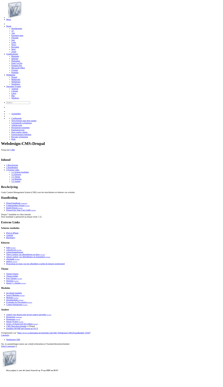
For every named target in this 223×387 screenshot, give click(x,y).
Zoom (13, 52)
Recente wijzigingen (19, 137)
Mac (13, 96)
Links (13, 42)
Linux (13, 93)
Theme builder (12, 276)
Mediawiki (15, 79)
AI (12, 31)
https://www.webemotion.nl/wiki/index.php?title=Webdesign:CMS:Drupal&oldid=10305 (54, 333)
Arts (13, 33)
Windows (15, 98)
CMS (12, 150)
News (13, 45)
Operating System (13, 86)
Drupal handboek (16, 203)
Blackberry (10, 238)
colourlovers (14, 250)
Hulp (13, 139)
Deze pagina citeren (19, 132)
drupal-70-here (14, 321)
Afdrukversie (16, 125)
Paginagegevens (18, 130)
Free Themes (14, 278)
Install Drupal (14, 208)
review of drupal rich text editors (22, 324)
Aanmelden (16, 114)
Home (8, 26)
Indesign (14, 59)
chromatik (13, 259)
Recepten (15, 47)
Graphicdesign (12, 54)
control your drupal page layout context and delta (28, 315)
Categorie (5, 335)
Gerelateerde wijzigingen (21, 123)
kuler (11, 247)
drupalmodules (14, 300)
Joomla (23, 326)
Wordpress (15, 84)
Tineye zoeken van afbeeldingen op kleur (25, 254)
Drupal (14, 77)
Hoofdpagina (16, 28)
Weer (13, 49)
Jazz (13, 40)
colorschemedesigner (14, 252)
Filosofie (14, 38)
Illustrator (15, 56)
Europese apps (17, 35)
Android (14, 89)
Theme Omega (12, 274)
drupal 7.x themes (16, 283)
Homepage (14, 317)
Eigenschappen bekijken (21, 134)
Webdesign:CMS (13, 339)
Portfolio (14, 72)
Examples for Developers (19, 302)
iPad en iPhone (12, 233)
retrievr (11, 261)
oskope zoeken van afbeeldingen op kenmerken (28, 257)
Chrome (14, 91)
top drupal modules (14, 293)
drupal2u (12, 281)
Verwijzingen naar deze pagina (23, 121)
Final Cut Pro (16, 63)
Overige (14, 70)
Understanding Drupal (18, 205)
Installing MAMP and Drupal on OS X (22, 328)
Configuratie (16, 118)
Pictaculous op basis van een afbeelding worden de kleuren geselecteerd (35, 264)
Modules (12, 298)
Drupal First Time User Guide (21, 210)
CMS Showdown (13, 326)
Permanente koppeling (20, 128)
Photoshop (15, 61)
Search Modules (15, 295)
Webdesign (10, 75)
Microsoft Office (18, 68)
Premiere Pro (16, 65)
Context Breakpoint (16, 304)
